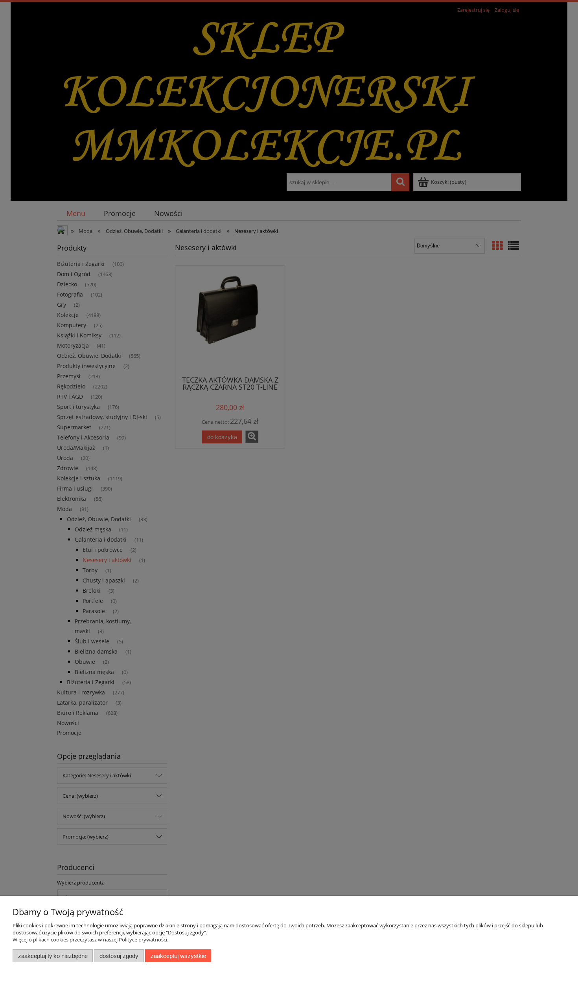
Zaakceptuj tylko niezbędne (53, 955)
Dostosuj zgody (118, 955)
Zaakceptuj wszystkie (178, 955)
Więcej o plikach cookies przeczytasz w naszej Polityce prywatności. (90, 939)
